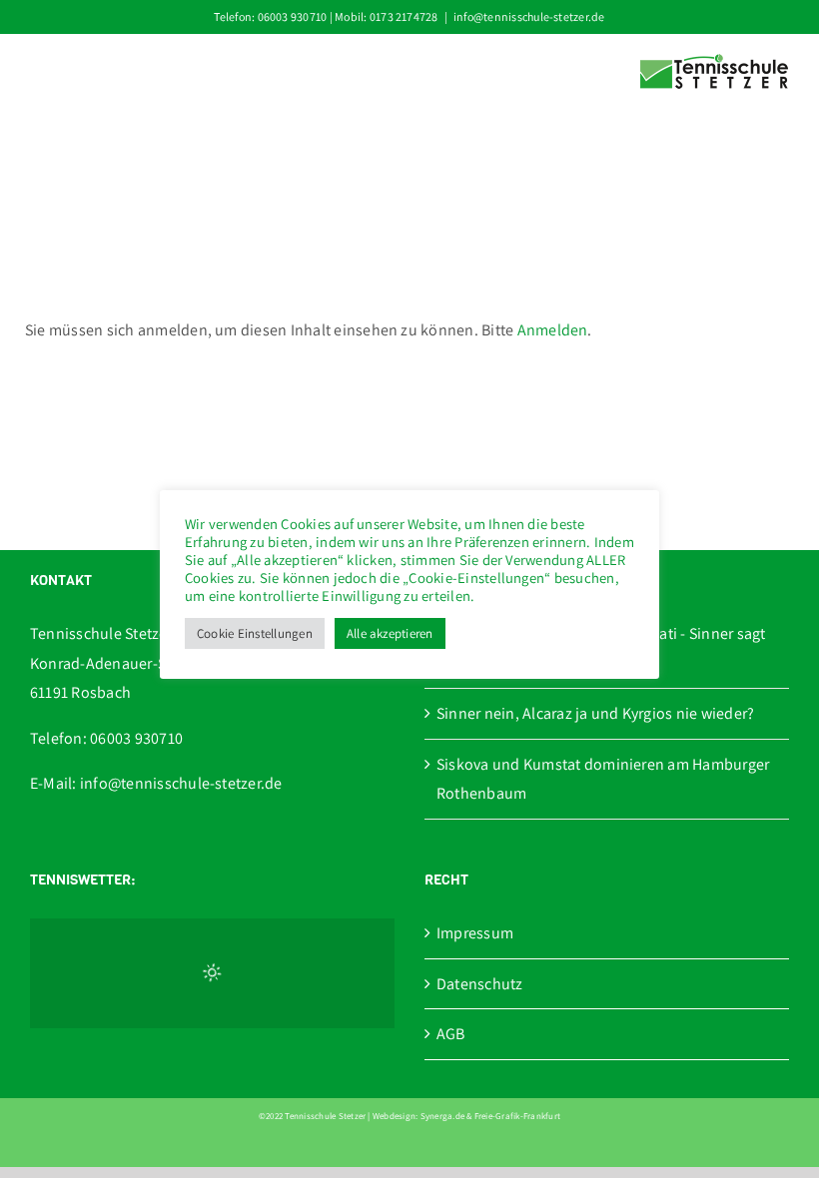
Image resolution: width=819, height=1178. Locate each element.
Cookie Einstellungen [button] (255, 633)
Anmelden (552, 329)
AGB (450, 1033)
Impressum (474, 932)
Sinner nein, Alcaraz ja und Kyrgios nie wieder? (595, 713)
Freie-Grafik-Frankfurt (517, 1116)
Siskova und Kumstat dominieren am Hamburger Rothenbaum (602, 779)
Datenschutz (479, 983)
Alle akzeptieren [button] (390, 633)
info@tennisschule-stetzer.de (529, 16)
